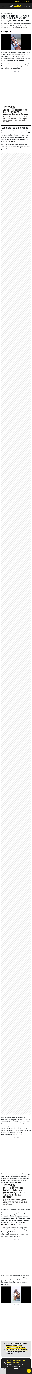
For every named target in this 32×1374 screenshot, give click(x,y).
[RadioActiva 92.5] (15, 6)
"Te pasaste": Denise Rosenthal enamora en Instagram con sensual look (17, 1352)
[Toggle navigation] (3, 6)
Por (6, 32)
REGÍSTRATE (26, 1)
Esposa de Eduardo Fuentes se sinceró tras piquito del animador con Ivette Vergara (16, 1345)
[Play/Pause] (29, 1371)
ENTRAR (17, 1)
